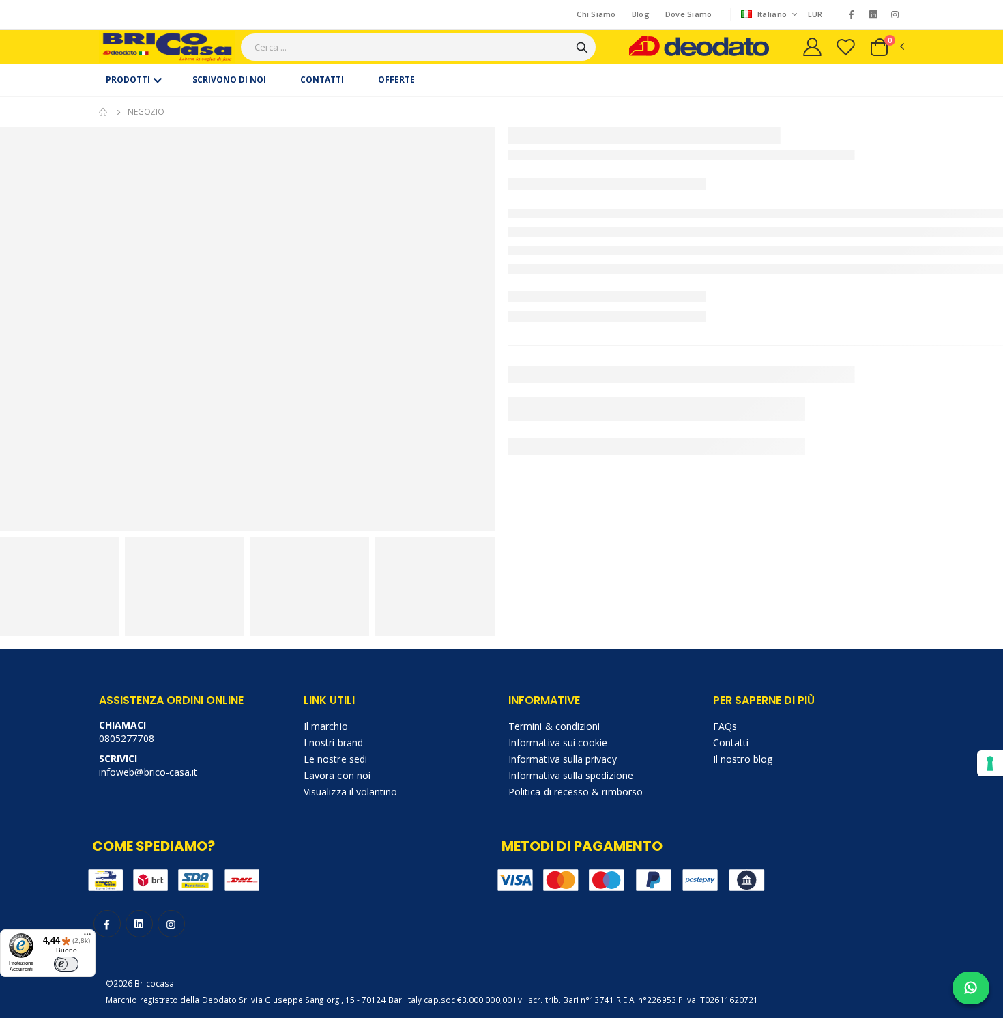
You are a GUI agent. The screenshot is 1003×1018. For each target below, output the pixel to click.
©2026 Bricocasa (140, 983)
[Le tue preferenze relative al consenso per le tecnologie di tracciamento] (990, 763)
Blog (641, 14)
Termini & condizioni (554, 726)
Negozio (146, 111)
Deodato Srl (226, 999)
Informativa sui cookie (557, 742)
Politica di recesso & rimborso (575, 791)
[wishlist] (846, 46)
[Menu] (87, 937)
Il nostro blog (742, 758)
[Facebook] (851, 14)
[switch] (66, 964)
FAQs (725, 726)
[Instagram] (895, 14)
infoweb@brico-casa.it (148, 771)
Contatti (731, 742)
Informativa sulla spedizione (570, 775)
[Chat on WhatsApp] (971, 988)
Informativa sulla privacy (562, 758)
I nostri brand (333, 742)
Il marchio (326, 726)
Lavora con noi (337, 775)
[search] (582, 47)
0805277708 (126, 738)
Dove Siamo (688, 14)
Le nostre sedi (335, 758)
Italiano (772, 14)
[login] (812, 46)
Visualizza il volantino (351, 791)
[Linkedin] (873, 15)
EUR (815, 14)
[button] (886, 47)
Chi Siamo (596, 14)
